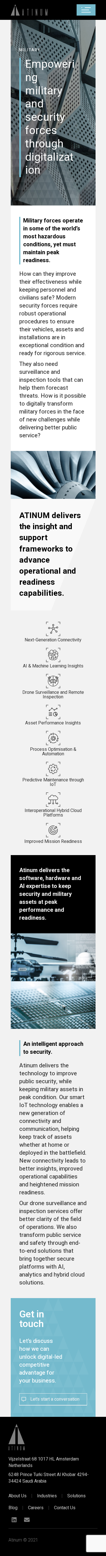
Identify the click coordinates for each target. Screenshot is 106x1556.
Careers (36, 1507)
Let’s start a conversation (54, 1399)
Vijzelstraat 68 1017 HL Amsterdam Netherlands (43, 1462)
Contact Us (64, 1507)
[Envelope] (27, 1519)
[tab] (53, 1399)
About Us (17, 1496)
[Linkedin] (14, 1519)
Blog (13, 1507)
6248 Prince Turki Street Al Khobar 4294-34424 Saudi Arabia (48, 1477)
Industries (47, 1496)
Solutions (76, 1496)
